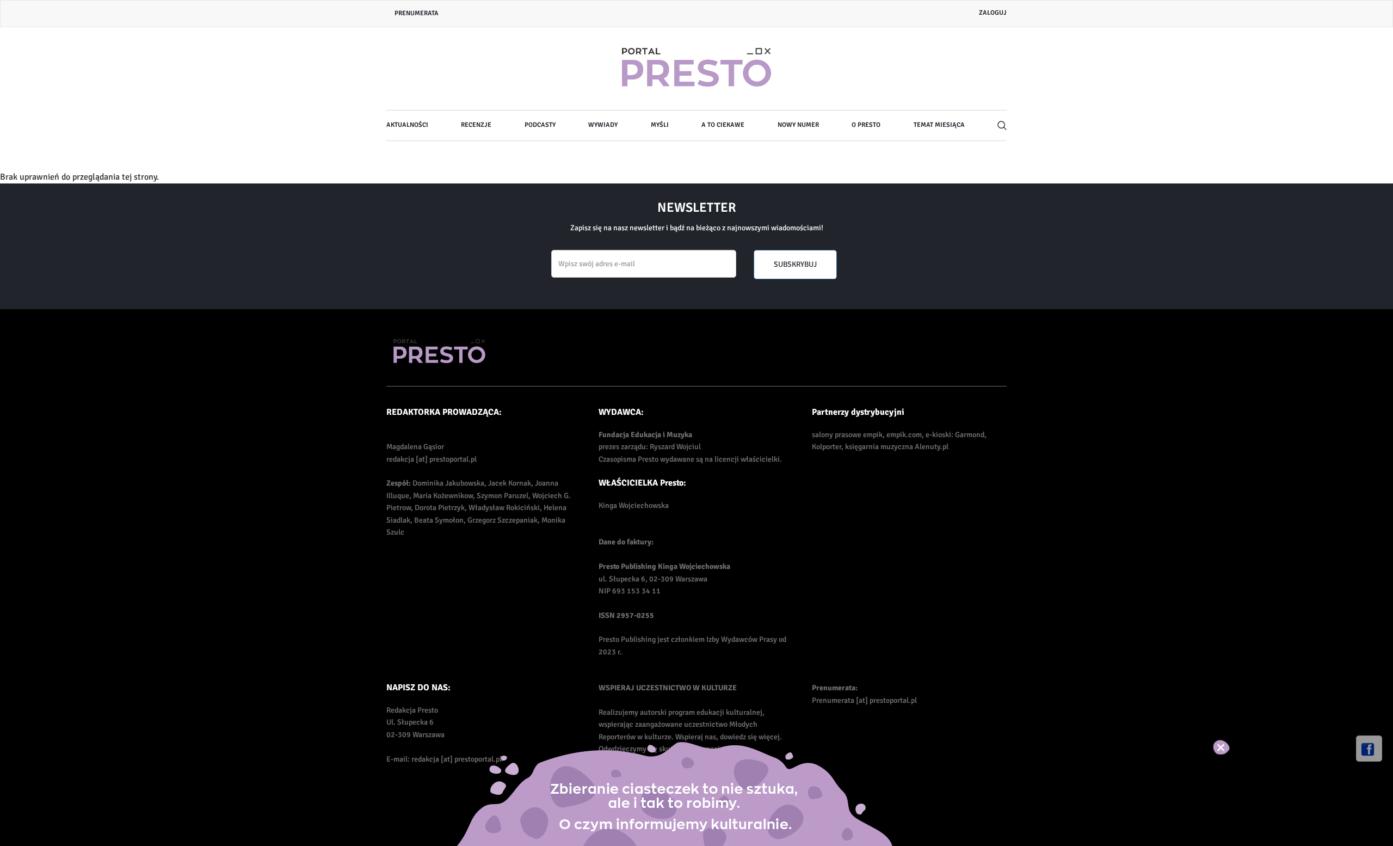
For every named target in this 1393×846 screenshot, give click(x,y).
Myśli (660, 125)
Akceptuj (1232, 747)
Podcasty (540, 125)
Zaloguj (993, 13)
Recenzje (476, 125)
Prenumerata (417, 13)
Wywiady (603, 125)
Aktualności (407, 125)
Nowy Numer (798, 125)
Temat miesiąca (939, 125)
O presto (866, 125)
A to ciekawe (722, 125)
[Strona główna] (696, 68)
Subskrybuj (795, 264)
